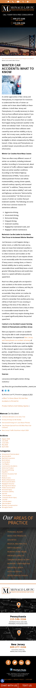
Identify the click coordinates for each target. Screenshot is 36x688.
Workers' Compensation (18, 563)
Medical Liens (6, 478)
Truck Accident (7, 501)
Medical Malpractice (8, 480)
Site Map (29, 679)
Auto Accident (6, 456)
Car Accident (29, 58)
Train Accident (6, 495)
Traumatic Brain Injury (9, 497)
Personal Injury (7, 490)
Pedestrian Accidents (17, 575)
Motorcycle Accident (8, 482)
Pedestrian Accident (8, 488)
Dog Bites (11, 540)
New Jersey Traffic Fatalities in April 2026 (15, 430)
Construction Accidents (9, 466)
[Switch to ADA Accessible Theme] (2, 681)
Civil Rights (5, 464)
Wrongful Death (7, 507)
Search (23, 1)
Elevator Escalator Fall (9, 474)
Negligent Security (8, 484)
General (4, 476)
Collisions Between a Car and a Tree (13, 417)
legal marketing (22, 674)
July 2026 (5, 441)
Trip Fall (4, 499)
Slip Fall (4, 493)
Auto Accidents (14, 571)
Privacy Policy (19, 679)
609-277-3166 (19, 18)
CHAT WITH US (9, 685)
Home (8, 1)
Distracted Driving (8, 470)
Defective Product (8, 468)
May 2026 (5, 445)
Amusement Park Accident (10, 454)
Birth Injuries (14, 547)
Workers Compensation (9, 505)
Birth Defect (6, 460)
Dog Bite (5, 472)
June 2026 (5, 443)
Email (18, 1)
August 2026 (6, 439)
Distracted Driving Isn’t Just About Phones (16, 423)
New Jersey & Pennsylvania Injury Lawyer (12, 58)
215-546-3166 (19, 23)
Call (13, 1)
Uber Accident (6, 503)
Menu (27, 1)
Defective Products (16, 536)
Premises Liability (8, 491)
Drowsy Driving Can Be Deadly (11, 420)
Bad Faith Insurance (8, 458)
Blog (24, 58)
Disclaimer (8, 679)
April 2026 (5, 447)
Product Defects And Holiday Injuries (15, 406)
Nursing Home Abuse (9, 486)
